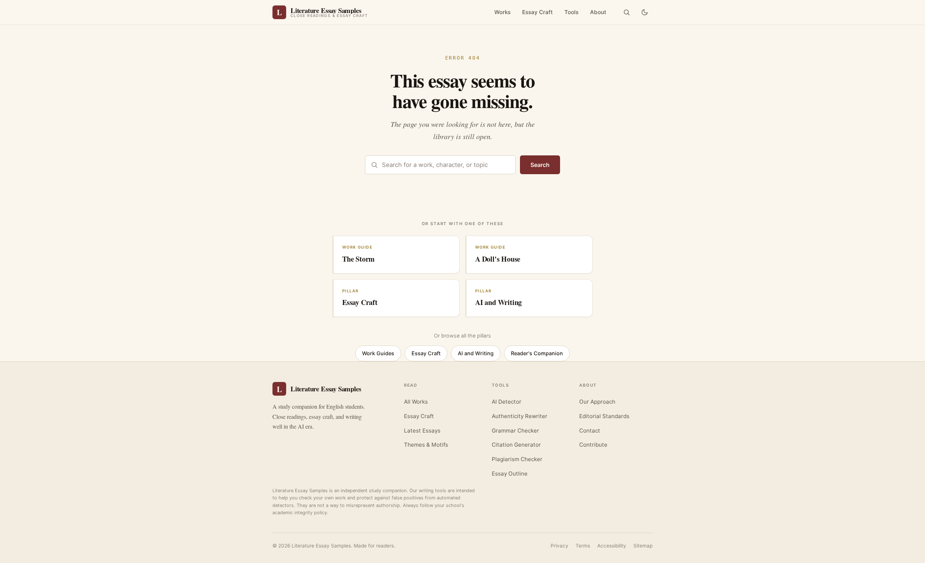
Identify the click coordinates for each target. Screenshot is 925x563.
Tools (571, 12)
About (598, 12)
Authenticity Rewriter (519, 416)
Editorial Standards (604, 416)
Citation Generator (516, 444)
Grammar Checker (515, 430)
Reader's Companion (537, 353)
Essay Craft (537, 12)
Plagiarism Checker (517, 459)
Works (502, 12)
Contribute (593, 444)
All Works (416, 401)
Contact (589, 430)
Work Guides (378, 353)
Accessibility (611, 546)
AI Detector (506, 401)
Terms (583, 546)
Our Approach (597, 401)
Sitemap (643, 546)
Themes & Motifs (426, 444)
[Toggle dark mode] (645, 12)
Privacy (559, 546)
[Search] (626, 12)
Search (540, 164)
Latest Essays (422, 430)
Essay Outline (510, 473)
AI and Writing (476, 353)
